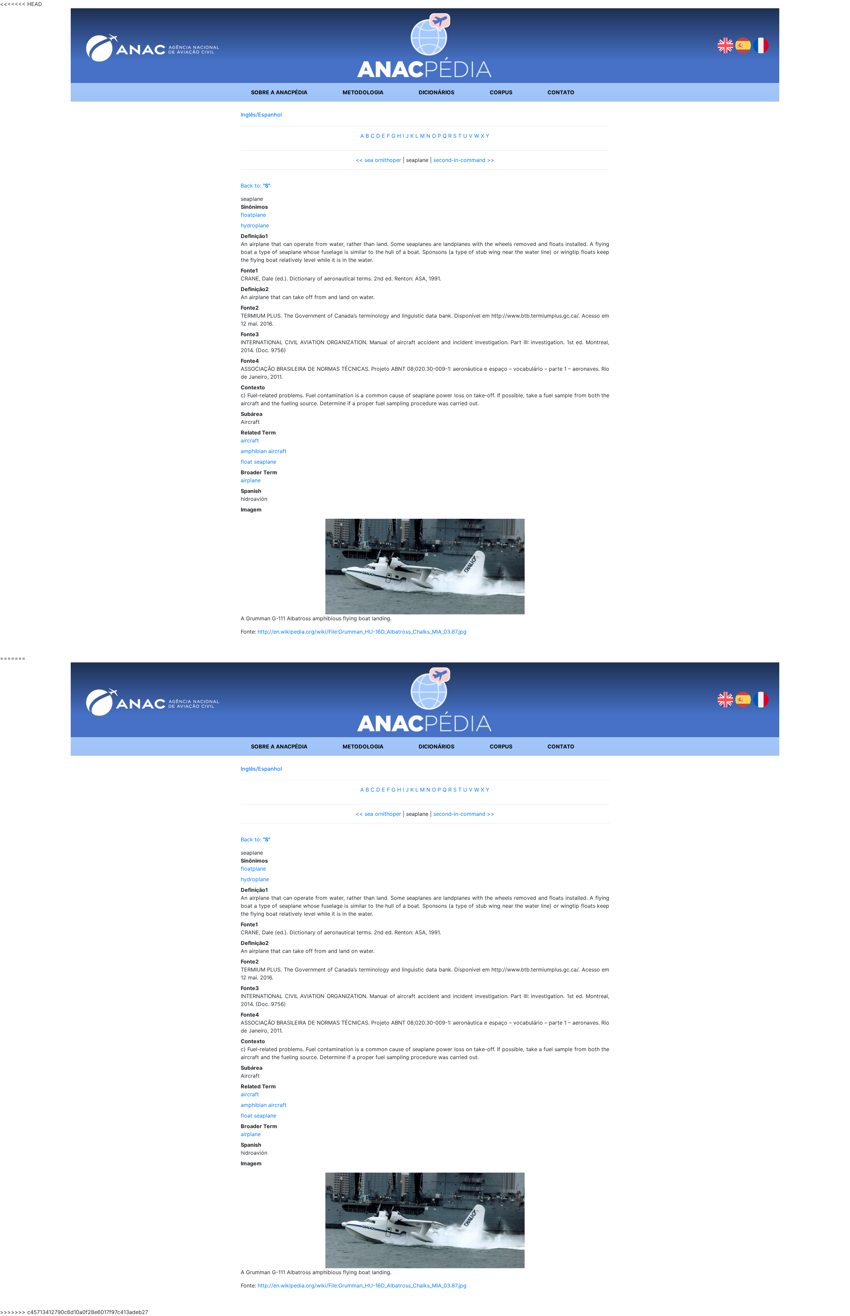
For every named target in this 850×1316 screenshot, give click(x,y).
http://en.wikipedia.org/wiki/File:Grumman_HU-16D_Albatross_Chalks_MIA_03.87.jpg (362, 631)
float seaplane (258, 461)
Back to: (255, 185)
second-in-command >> (463, 160)
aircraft (250, 440)
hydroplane (255, 225)
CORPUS (501, 92)
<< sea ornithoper (378, 160)
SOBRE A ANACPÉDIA (279, 92)
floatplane (253, 214)
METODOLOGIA (363, 92)
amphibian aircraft (264, 451)
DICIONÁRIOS (436, 92)
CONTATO (561, 92)
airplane (251, 480)
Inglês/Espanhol (261, 114)
